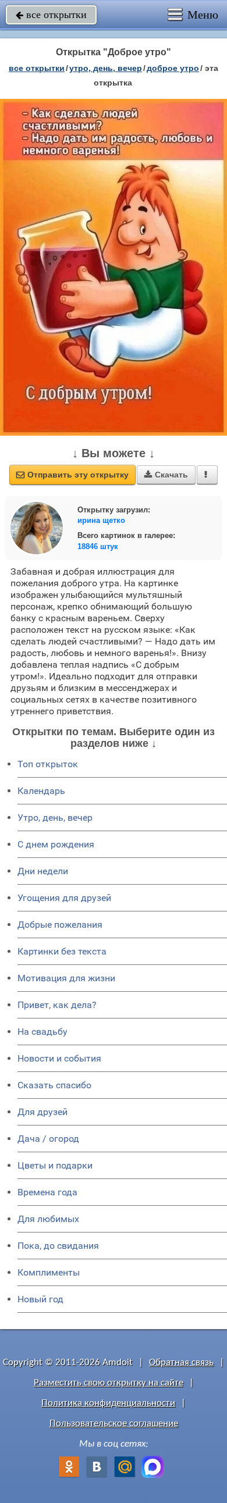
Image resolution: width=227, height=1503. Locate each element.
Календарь (41, 790)
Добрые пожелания (59, 924)
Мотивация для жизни (66, 978)
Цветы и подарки (55, 1165)
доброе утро (173, 68)
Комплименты (48, 1272)
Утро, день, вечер (55, 817)
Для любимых (48, 1218)
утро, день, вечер (105, 68)
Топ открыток (47, 764)
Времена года (47, 1192)
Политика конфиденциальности (108, 1403)
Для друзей (42, 1111)
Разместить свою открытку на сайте (108, 1383)
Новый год (40, 1299)
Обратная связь (181, 1362)
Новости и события (59, 1058)
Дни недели (42, 871)
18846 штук (97, 546)
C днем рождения (55, 844)
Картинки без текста (62, 951)
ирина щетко (101, 520)
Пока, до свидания (58, 1245)
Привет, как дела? (57, 1004)
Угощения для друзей (64, 897)
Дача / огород (48, 1138)
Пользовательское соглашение (113, 1424)
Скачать (166, 474)
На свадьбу (42, 1031)
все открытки (51, 14)
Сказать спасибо (54, 1085)
